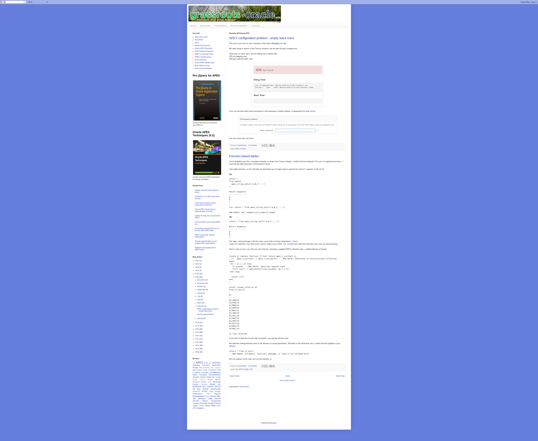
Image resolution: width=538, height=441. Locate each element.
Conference (215, 372)
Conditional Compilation (201, 372)
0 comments (252, 145)
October (200, 286)
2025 (197, 261)
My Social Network (239, 26)
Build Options (197, 370)
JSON (209, 382)
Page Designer (215, 391)
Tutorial (207, 406)
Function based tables (244, 156)
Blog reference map (202, 66)
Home (193, 26)
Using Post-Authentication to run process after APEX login (207, 229)
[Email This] (263, 145)
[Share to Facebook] (271, 145)
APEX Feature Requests (204, 51)
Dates (195, 375)
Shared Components (211, 401)
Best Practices (204, 367)
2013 (197, 339)
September (201, 290)
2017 (197, 326)
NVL (219, 384)
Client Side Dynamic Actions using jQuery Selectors (205, 204)
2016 (197, 329)
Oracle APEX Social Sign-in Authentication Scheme (205, 210)
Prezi (207, 396)
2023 (197, 267)
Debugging (203, 375)
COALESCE (212, 370)
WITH (195, 408)
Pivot (208, 394)
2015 (197, 332)
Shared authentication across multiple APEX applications (206, 242)
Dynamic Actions (199, 377)
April (199, 300)
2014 (197, 336)
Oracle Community (212, 389)
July (199, 296)
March (199, 303)
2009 (197, 352)
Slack (197, 43)
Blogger (274, 423)
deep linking (310, 111)
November (201, 283)
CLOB (205, 370)
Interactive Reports (200, 382)
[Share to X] (268, 145)
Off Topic (197, 389)
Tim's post (318, 161)
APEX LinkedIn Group (203, 57)
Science (217, 399)
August (200, 293)
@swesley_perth (201, 37)
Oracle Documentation (203, 68)
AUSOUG (216, 363)
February (200, 306)
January (200, 318)
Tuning (201, 406)
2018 (197, 322)
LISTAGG (204, 384)
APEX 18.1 (208, 363)
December (201, 280)
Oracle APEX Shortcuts (203, 48)
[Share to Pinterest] (273, 145)
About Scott (205, 26)
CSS (219, 370)
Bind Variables (216, 367)
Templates (196, 403)
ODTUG (218, 386)
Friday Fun (211, 377)
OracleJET (196, 391)
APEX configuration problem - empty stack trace (261, 38)
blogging (200, 408)
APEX (237, 148)
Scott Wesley (242, 145)
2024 (197, 264)
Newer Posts (234, 376)
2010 (197, 349)
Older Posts (340, 376)
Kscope (195, 384)
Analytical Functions (201, 365)
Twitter (213, 406)
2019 (197, 277)
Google (218, 377)
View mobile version (287, 380)
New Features (208, 386)
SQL (251, 369)
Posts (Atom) (244, 387)
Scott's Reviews (201, 60)
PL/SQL (246, 369)
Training (217, 403)
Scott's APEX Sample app (204, 63)
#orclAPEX (199, 40)
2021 (197, 270)
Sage (210, 399)
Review (213, 396)
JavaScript (217, 382)
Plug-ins (217, 394)
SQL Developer (199, 399)
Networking (197, 386)
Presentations (220, 26)
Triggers (195, 406)
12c (194, 363)
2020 (197, 274)
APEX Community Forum (204, 54)
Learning (255, 26)
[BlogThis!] (265, 145)
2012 (197, 342)
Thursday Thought (207, 403)
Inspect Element (214, 379)
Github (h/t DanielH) (202, 46)
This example (288, 244)
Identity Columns (199, 379)
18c (237, 369)
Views (219, 406)
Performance (197, 394)
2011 (197, 345)
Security (243, 148)
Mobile (212, 384)
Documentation (215, 375)
